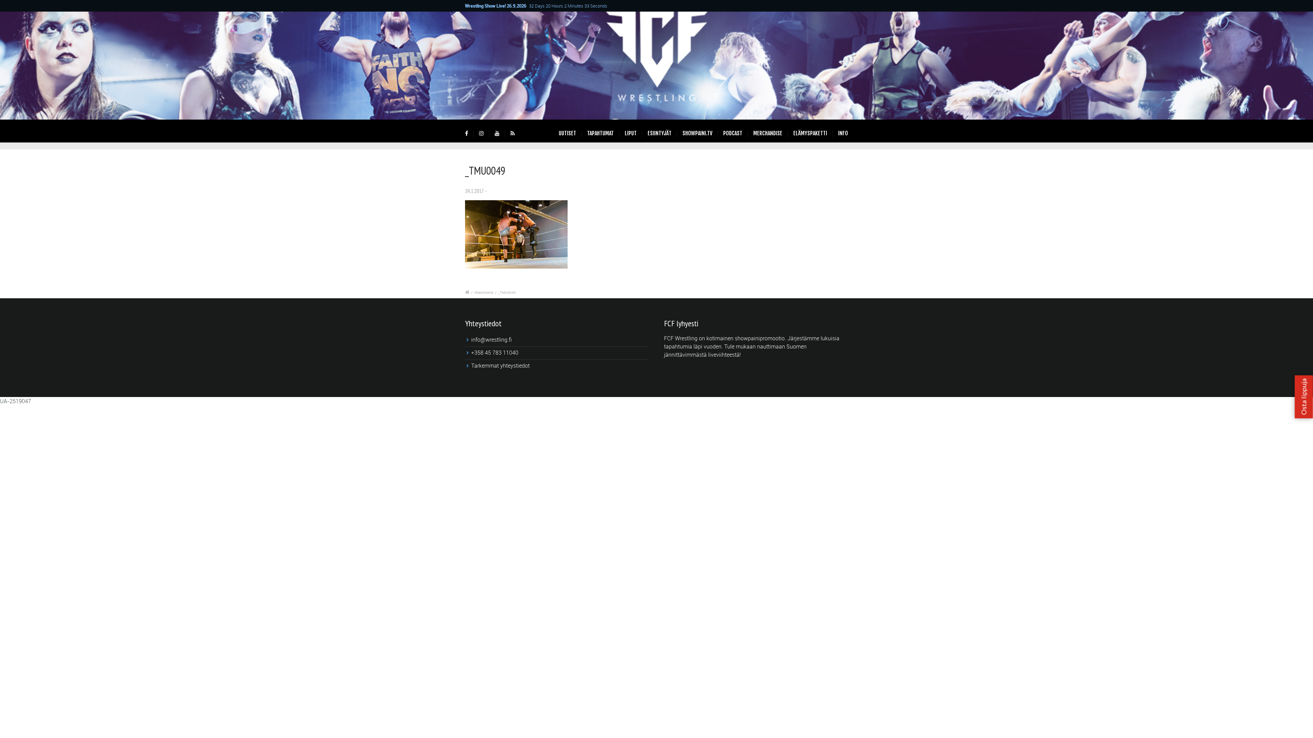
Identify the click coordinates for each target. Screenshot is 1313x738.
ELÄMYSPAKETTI (810, 133)
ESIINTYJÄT (660, 133)
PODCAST (732, 133)
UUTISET (567, 133)
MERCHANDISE (767, 133)
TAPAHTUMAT (600, 133)
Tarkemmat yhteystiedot (500, 365)
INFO (843, 133)
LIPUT (631, 133)
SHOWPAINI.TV (697, 133)
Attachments (483, 292)
